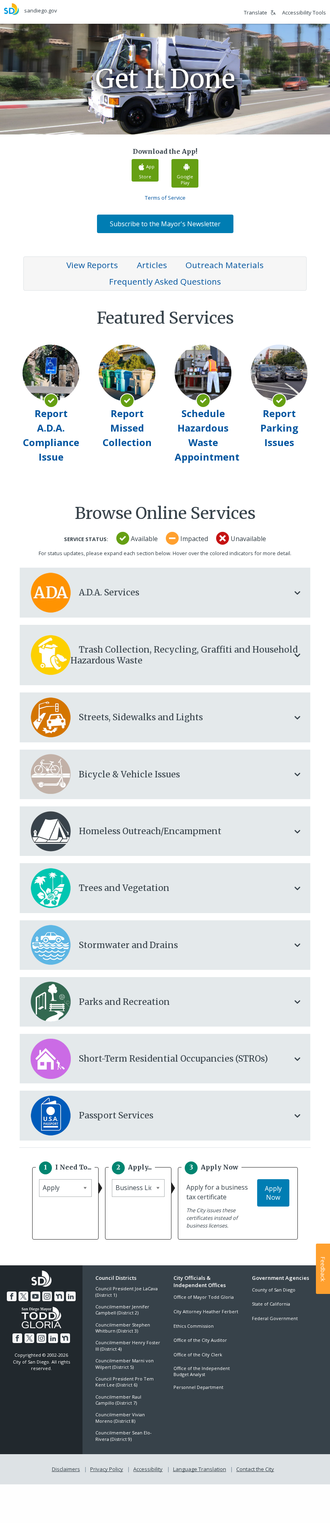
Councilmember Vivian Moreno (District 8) (120, 1417)
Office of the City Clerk (197, 1354)
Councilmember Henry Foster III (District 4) (127, 1345)
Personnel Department (198, 1387)
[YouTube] (35, 1296)
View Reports (92, 265)
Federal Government (275, 1318)
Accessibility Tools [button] (304, 12)
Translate (255, 12)
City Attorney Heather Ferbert (205, 1311)
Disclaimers (66, 1469)
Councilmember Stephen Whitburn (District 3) (122, 1328)
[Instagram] (47, 1296)
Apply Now (273, 1193)
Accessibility (148, 1469)
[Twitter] (23, 1296)
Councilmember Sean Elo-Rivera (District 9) (123, 1436)
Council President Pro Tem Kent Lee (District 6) (124, 1382)
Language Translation (199, 1469)
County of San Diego (273, 1290)
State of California (271, 1304)
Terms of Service (165, 197)
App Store (147, 171)
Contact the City (255, 1469)
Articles (152, 265)
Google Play (185, 180)
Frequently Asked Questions (165, 281)
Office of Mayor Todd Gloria (203, 1297)
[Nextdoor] (59, 1296)
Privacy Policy (106, 1469)
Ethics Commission (193, 1326)
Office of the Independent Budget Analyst (201, 1371)
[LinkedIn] (71, 1296)
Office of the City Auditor (200, 1340)
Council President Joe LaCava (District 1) (126, 1291)
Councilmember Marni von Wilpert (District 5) (124, 1364)
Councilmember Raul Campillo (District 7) (118, 1400)
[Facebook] (11, 1296)
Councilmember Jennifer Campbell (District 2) (122, 1310)
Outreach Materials (225, 265)
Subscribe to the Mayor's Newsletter (165, 223)
